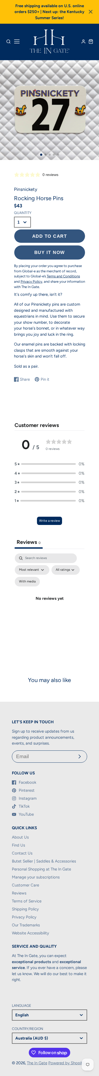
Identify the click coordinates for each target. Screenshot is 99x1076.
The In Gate (37, 1063)
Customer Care (25, 885)
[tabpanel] (49, 604)
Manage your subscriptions (36, 877)
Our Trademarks (26, 925)
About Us (20, 837)
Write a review (49, 521)
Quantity (22, 213)
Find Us (18, 845)
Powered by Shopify (66, 1063)
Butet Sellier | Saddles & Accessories (44, 861)
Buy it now (49, 252)
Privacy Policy (24, 917)
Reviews (19, 893)
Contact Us (22, 853)
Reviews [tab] (29, 542)
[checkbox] (27, 581)
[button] (41, 155)
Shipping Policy (25, 909)
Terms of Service (26, 901)
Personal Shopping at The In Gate (41, 869)
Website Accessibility (30, 933)
